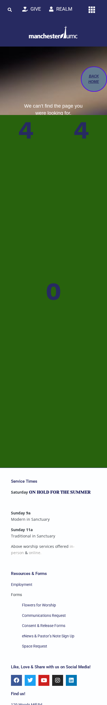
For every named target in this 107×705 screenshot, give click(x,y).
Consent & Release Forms (43, 625)
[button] (9, 9)
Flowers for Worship (39, 605)
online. (35, 552)
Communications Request (44, 615)
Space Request (34, 646)
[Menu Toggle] (91, 9)
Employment (21, 584)
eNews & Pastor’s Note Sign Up (48, 636)
